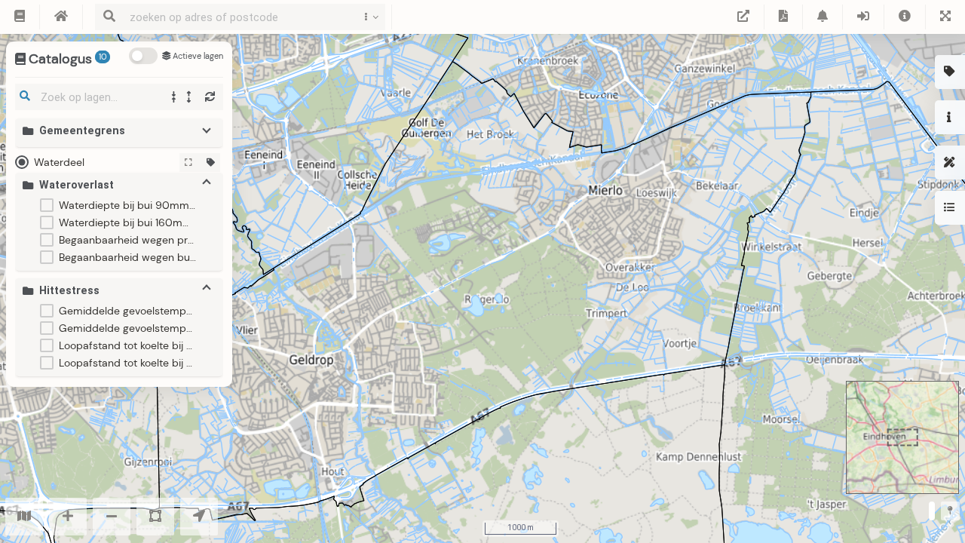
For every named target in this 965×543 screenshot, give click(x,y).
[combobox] (237, 17)
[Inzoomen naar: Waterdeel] (188, 162)
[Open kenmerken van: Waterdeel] (210, 162)
